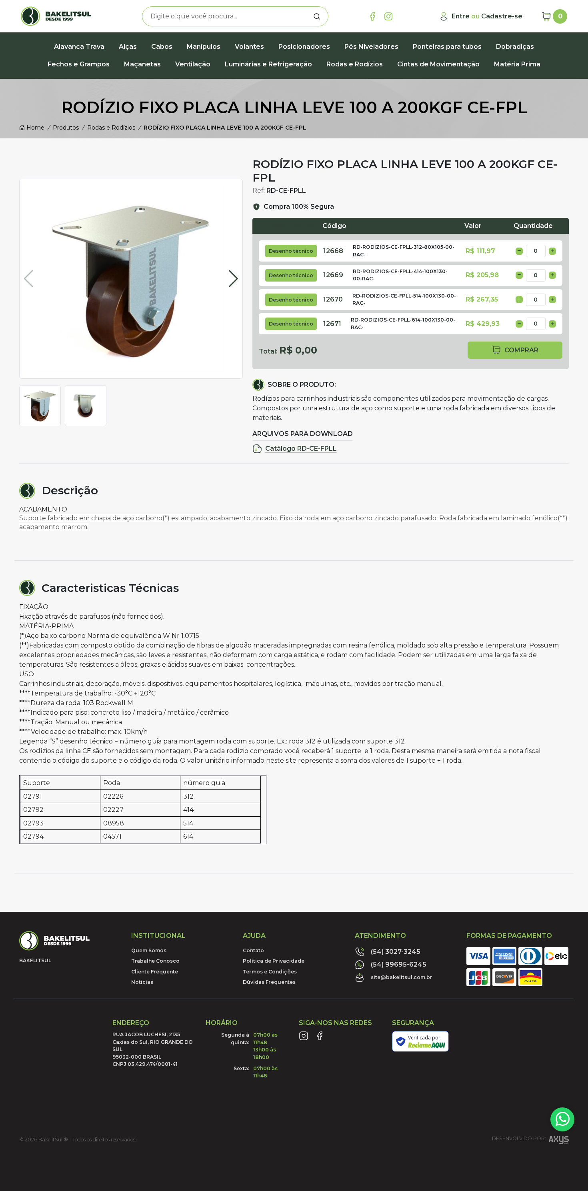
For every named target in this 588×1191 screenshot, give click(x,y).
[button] (233, 279)
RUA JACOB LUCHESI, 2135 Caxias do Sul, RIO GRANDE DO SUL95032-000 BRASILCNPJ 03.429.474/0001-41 (152, 1049)
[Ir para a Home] (62, 16)
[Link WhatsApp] (562, 1119)
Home (34, 127)
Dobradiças (515, 46)
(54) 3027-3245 (395, 951)
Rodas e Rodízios (354, 64)
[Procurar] (316, 16)
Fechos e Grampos (79, 64)
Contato (253, 950)
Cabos (161, 46)
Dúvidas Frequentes (269, 982)
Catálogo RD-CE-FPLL (301, 448)
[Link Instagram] (388, 16)
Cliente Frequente (154, 972)
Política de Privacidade (273, 961)
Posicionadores (304, 46)
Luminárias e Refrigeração (268, 64)
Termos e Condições (270, 972)
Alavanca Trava (79, 46)
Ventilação (192, 64)
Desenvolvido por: (519, 1138)
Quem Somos (148, 950)
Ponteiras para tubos (447, 46)
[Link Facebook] (372, 16)
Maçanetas (142, 64)
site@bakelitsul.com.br (401, 977)
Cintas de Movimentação (438, 64)
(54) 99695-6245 (398, 964)
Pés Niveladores (371, 46)
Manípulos (203, 46)
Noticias (142, 982)
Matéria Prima (517, 64)
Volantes (249, 46)
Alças (128, 46)
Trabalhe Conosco (155, 961)
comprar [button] (521, 350)
